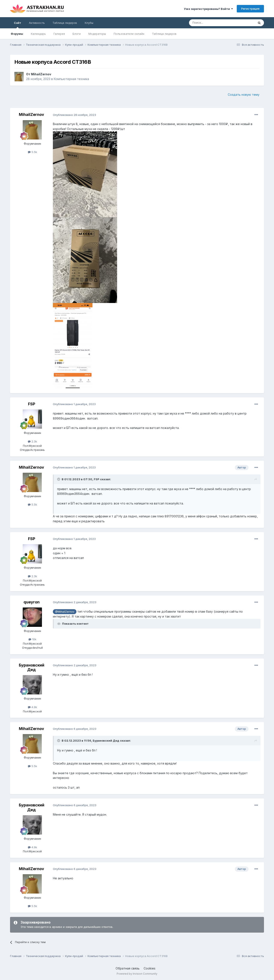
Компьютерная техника (71, 79)
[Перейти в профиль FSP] (32, 419)
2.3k (34, 441)
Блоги (77, 33)
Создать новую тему (243, 94)
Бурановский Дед (31, 667)
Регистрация (250, 8)
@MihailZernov (64, 611)
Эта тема (243, 22)
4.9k (34, 707)
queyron (32, 602)
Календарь (38, 33)
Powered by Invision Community (137, 973)
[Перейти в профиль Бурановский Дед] (32, 684)
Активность (37, 22)
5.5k (34, 152)
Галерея (59, 33)
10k (33, 639)
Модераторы (97, 33)
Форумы (17, 33)
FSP (31, 404)
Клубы (89, 22)
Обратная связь (128, 968)
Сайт (17, 22)
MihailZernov (41, 74)
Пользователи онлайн (129, 33)
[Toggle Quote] (59, 479)
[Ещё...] (256, 114)
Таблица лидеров (164, 33)
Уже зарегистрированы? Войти (207, 9)
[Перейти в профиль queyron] (32, 617)
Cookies (149, 968)
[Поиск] (259, 22)
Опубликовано (74, 115)
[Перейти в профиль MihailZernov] (19, 76)
